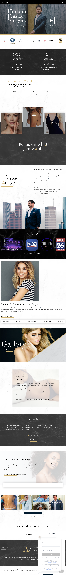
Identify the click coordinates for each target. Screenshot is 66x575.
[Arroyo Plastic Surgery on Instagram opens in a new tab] (32, 516)
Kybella (38, 485)
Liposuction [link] (18, 321)
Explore (9, 350)
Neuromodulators (11, 485)
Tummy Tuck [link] (6, 321)
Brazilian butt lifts (47, 389)
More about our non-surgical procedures (15, 474)
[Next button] (63, 428)
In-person (29, 534)
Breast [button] (8, 391)
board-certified (45, 178)
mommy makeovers (39, 307)
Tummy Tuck (19, 399)
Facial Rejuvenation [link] (46, 321)
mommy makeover (26, 559)
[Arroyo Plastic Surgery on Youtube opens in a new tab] (34, 516)
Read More (33, 439)
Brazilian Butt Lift (38, 399)
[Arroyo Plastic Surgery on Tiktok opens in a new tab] (37, 516)
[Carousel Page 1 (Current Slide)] (28, 435)
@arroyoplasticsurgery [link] (33, 513)
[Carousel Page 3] (34, 435)
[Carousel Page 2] (31, 435)
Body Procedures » (21, 394)
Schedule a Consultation (33, 526)
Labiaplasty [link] (60, 321)
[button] (64, 2)
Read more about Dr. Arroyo (9, 189)
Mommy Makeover (49, 399)
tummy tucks (31, 389)
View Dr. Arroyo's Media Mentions (33, 253)
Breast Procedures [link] (31, 321)
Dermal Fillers (26, 485)
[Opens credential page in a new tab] (4, 40)
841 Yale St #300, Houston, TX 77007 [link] (6, 547)
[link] (4, 2)
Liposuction (28, 399)
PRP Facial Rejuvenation (53, 485)
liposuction (37, 389)
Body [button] (8, 384)
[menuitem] (29, 516)
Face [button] (8, 388)
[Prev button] (3, 428)
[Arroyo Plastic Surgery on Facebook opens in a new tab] (29, 516)
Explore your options (7, 316)
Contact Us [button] (48, 573)
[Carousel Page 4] (37, 435)
